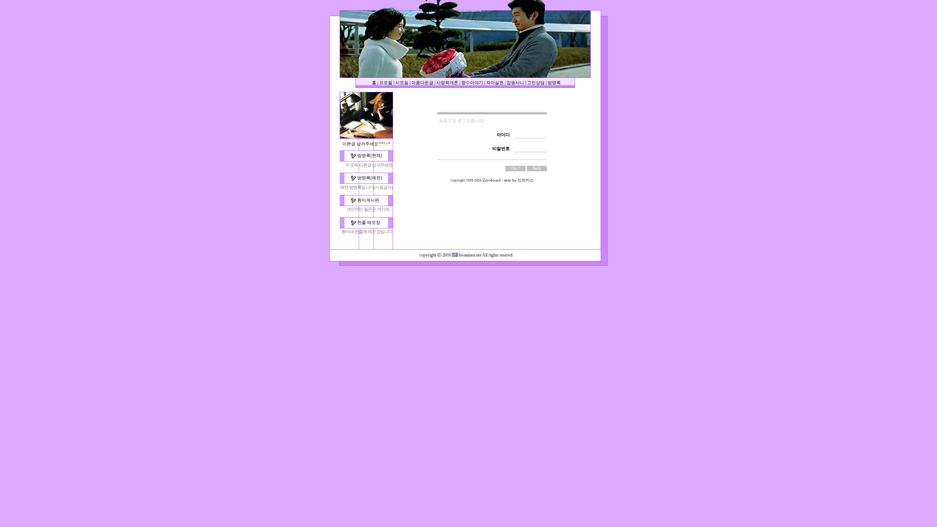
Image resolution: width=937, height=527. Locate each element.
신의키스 (526, 180)
